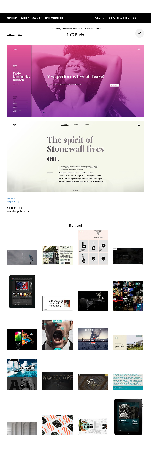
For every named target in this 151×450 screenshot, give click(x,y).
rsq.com (11, 197)
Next (20, 34)
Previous (11, 34)
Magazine (36, 18)
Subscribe (100, 18)
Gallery (25, 18)
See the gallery (16, 211)
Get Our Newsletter (118, 18)
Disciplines (12, 18)
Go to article (14, 208)
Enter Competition (54, 18)
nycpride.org (13, 201)
